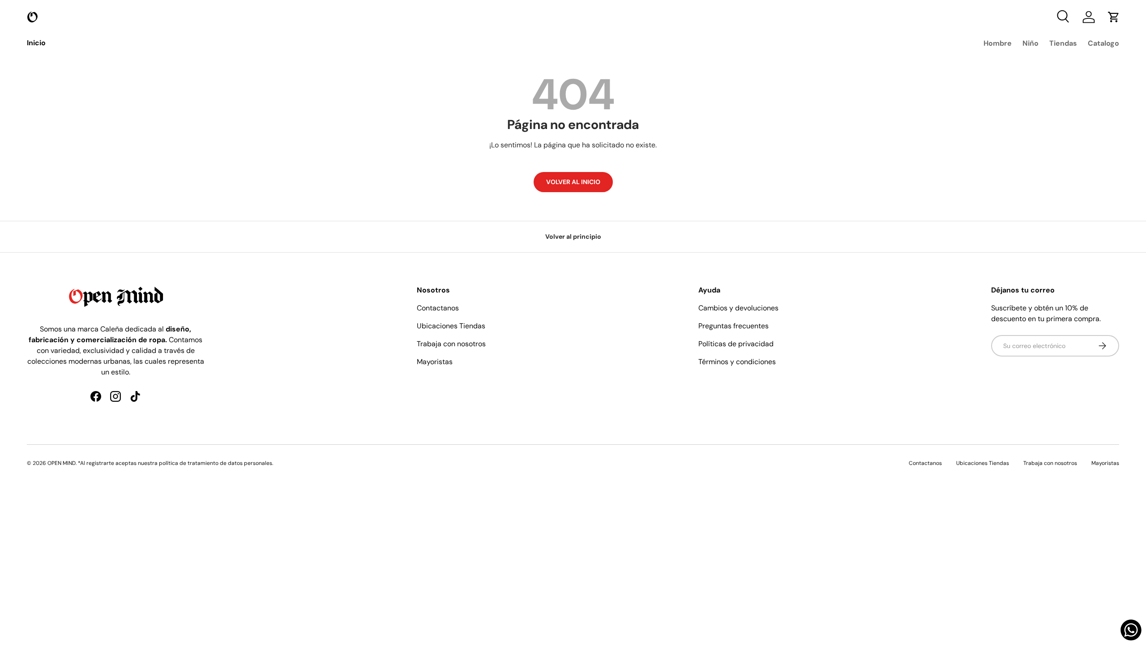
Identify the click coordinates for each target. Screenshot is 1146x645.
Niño (1030, 43)
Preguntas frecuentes (733, 326)
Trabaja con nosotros (451, 343)
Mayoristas (435, 361)
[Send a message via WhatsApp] (1131, 630)
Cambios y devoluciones (738, 308)
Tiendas (1063, 43)
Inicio (36, 42)
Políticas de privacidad (736, 343)
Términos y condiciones (737, 361)
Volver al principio (573, 236)
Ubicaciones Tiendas (451, 326)
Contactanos (438, 308)
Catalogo (1103, 43)
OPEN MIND (61, 463)
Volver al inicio (573, 182)
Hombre (998, 43)
